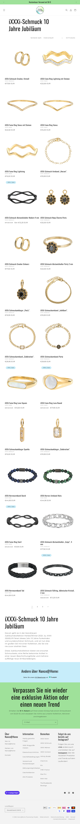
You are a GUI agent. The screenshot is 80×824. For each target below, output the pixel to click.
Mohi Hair (44, 778)
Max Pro (43, 774)
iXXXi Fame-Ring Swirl (13, 542)
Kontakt (8, 755)
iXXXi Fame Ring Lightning (15, 171)
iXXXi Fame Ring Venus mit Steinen (18, 125)
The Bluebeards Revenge (46, 784)
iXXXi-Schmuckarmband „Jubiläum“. (54, 310)
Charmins (44, 761)
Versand (72, 817)
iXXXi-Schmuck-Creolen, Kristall (17, 79)
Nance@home (21, 817)
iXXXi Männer (45, 747)
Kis (41, 765)
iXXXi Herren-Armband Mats (51, 496)
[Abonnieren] (55, 722)
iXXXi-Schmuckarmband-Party (51, 357)
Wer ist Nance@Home (10, 742)
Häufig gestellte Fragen (29, 740)
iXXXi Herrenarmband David (15, 496)
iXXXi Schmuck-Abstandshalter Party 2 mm (56, 264)
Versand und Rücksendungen (28, 762)
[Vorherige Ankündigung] (4, 2)
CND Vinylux (45, 770)
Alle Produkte (28, 777)
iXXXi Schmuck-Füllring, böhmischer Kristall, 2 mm (57, 591)
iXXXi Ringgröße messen (29, 747)
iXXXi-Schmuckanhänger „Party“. (17, 310)
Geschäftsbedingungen (31, 757)
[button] (4, 10)
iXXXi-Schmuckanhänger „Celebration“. (55, 449)
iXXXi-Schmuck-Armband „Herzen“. (53, 171)
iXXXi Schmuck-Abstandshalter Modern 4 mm (22, 218)
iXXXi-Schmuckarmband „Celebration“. (19, 357)
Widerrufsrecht (44, 817)
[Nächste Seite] (48, 606)
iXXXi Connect (45, 752)
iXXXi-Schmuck (46, 743)
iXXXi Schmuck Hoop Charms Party (53, 218)
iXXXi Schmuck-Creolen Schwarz (17, 264)
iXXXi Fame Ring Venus (49, 125)
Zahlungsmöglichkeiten (31, 768)
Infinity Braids (45, 756)
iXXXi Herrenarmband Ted (14, 590)
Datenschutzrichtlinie (31, 752)
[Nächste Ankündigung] (76, 2)
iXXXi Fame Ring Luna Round (51, 403)
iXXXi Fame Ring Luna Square (16, 403)
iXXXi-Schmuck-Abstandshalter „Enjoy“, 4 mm (56, 543)
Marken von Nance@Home (10, 749)
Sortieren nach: (36, 38)
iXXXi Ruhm (44, 739)
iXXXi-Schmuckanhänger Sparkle (17, 449)
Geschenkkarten (28, 772)
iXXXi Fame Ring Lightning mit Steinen (55, 79)
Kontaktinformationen (60, 819)
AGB (67, 817)
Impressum (71, 819)
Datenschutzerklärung (57, 817)
